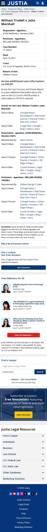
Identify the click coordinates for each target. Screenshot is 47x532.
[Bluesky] (28, 493)
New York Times (28, 121)
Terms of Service (23, 518)
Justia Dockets (28, 167)
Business (7, 448)
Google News (27, 112)
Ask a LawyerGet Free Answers (11, 254)
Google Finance (28, 157)
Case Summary (18, 89)
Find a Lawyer (9, 360)
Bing (22, 128)
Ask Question (23, 267)
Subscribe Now (23, 414)
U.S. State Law (10, 466)
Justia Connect (23, 500)
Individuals (9, 441)
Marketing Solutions (14, 478)
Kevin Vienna (26, 140)
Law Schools (9, 454)
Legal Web (26, 125)
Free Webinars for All (12, 278)
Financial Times (36, 118)
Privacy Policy (23, 523)
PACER (19, 98)
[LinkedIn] (10, 493)
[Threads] (25, 493)
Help (23, 513)
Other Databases (12, 472)
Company (23, 509)
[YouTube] (14, 493)
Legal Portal (23, 504)
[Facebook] (18, 493)
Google (36, 125)
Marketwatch (26, 115)
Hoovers (33, 160)
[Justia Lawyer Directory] (36, 493)
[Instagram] (21, 493)
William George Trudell (31, 184)
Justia (27, 488)
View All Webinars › (23, 335)
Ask (36, 128)
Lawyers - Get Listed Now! (23, 379)
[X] (32, 493)
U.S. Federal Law (11, 460)
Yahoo (30, 128)
